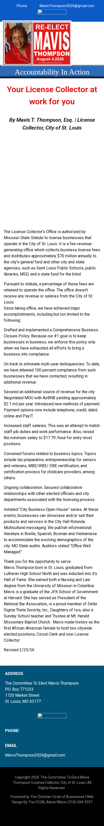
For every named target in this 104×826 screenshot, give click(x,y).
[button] (87, 24)
